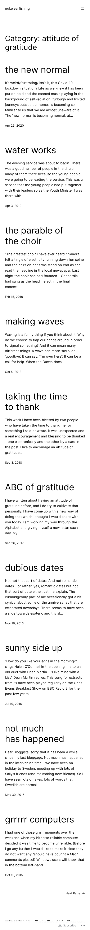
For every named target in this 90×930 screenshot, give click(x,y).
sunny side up (33, 648)
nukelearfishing (17, 8)
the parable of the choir (34, 235)
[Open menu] (82, 8)
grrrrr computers (39, 819)
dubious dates (34, 567)
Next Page (75, 893)
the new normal (37, 69)
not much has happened (34, 733)
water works (30, 150)
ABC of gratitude (39, 487)
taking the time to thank (36, 401)
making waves (34, 321)
